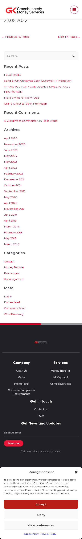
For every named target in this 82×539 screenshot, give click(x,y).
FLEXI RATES (13, 74)
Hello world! (50, 120)
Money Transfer (14, 267)
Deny (41, 515)
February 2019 (13, 232)
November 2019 (14, 208)
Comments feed (14, 308)
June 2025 (11, 150)
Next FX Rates (69, 36)
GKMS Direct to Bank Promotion (25, 103)
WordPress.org (13, 314)
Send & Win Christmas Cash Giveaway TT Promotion (38, 80)
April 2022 (10, 167)
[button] (76, 472)
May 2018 (10, 238)
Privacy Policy (48, 533)
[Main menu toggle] (74, 10)
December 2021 (14, 179)
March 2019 (11, 226)
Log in (8, 296)
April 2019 (10, 220)
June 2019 (10, 214)
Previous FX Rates (15, 36)
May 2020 (10, 197)
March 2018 (11, 244)
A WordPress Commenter (21, 120)
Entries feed (12, 302)
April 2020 (10, 203)
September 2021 (14, 191)
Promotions (11, 273)
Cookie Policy (31, 533)
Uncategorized (13, 279)
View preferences (41, 525)
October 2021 (13, 185)
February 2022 (13, 173)
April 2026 (10, 138)
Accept (41, 504)
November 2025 (14, 144)
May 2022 (10, 161)
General (9, 261)
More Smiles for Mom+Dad (21, 97)
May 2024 (10, 155)
